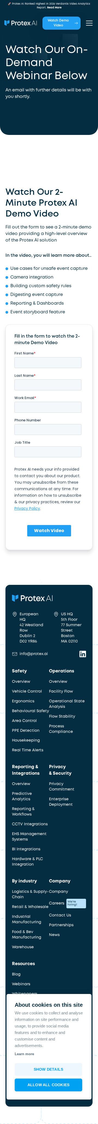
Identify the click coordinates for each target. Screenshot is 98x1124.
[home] (20, 23)
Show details (48, 1069)
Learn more (24, 1054)
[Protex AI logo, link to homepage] (44, 598)
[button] (88, 23)
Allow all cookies (48, 1085)
